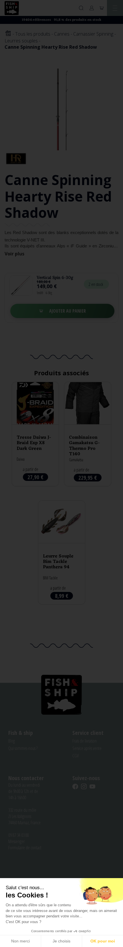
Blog (11, 741)
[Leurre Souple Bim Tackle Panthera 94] (61, 552)
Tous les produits (32, 34)
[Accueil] (8, 34)
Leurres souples (21, 41)
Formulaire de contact (24, 847)
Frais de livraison (84, 741)
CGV (75, 756)
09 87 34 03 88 (18, 835)
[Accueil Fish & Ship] (12, 8)
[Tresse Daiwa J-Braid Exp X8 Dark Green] (35, 434)
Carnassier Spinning (93, 34)
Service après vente (87, 748)
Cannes (62, 34)
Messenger (16, 841)
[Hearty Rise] (16, 158)
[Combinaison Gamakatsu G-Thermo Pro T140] (87, 434)
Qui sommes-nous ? (22, 748)
